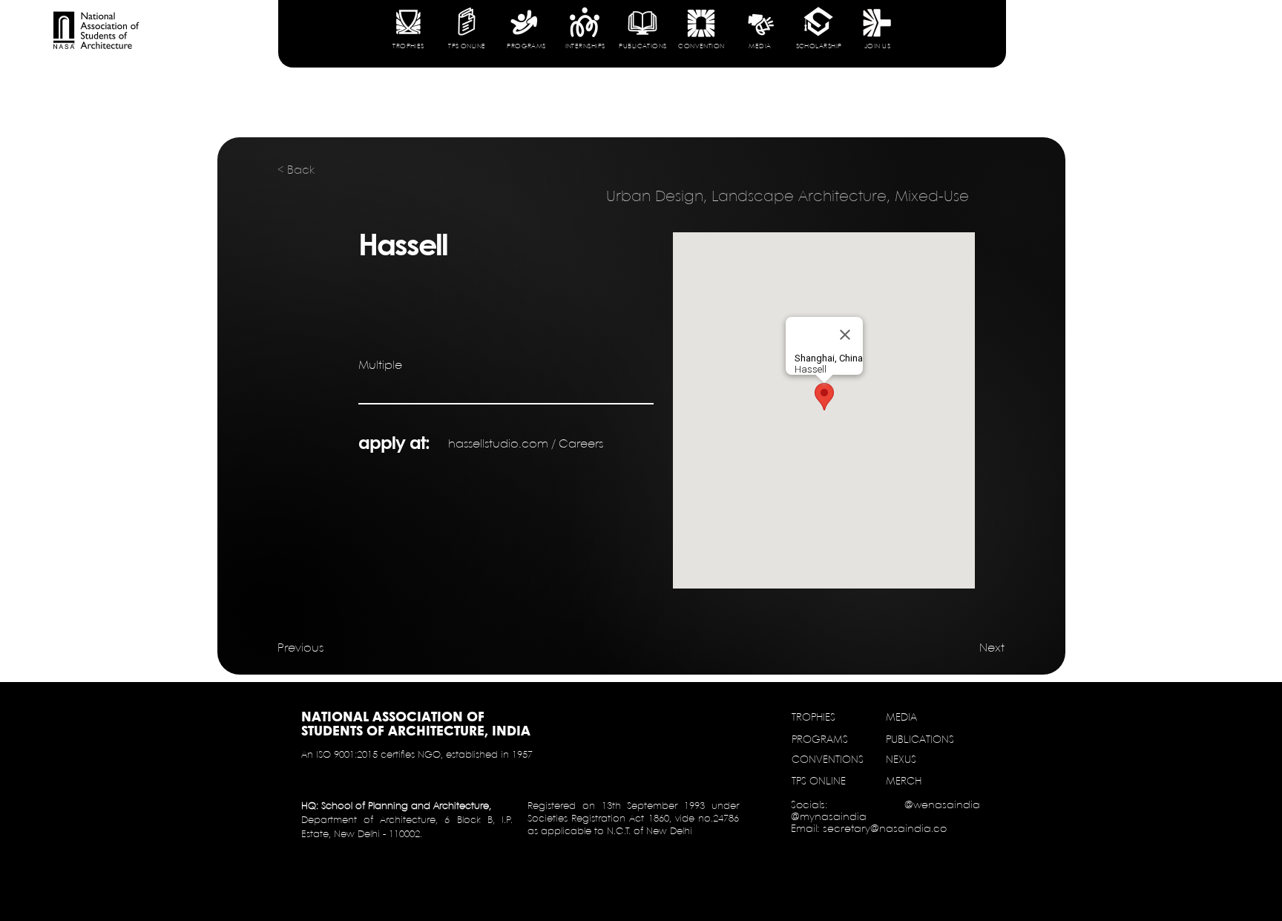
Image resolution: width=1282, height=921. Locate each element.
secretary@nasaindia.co (885, 829)
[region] (408, 37)
